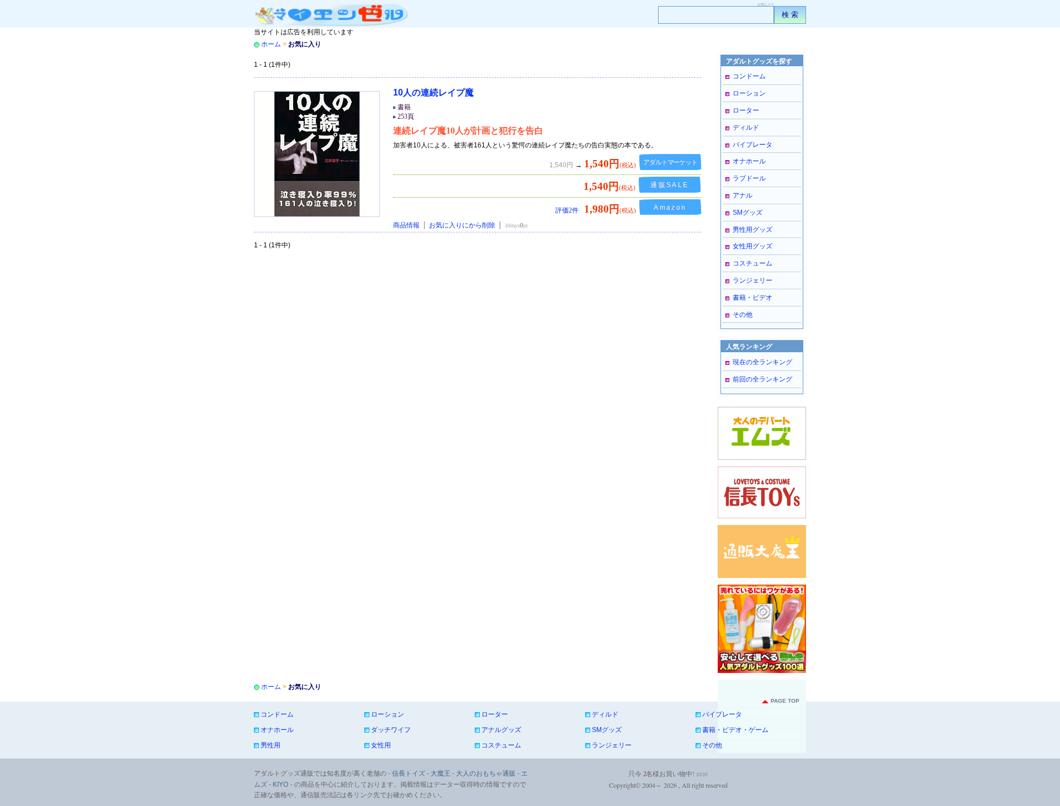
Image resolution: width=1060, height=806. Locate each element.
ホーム (271, 44)
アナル (742, 195)
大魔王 (441, 773)
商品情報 (406, 225)
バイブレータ (752, 145)
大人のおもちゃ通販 (486, 773)
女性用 (381, 745)
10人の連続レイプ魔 (433, 92)
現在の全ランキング (762, 362)
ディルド (746, 127)
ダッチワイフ (391, 730)
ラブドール (749, 178)
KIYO (280, 784)
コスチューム (752, 263)
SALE (671, 185)
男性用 (270, 745)
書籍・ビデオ (752, 297)
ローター (746, 110)
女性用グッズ (752, 246)
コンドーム (749, 76)
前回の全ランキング (762, 379)
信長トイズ (408, 773)
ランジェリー (752, 280)
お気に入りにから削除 (462, 225)
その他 (742, 315)
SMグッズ (747, 212)
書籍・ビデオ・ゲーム (735, 730)
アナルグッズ (501, 730)
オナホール (749, 161)
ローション (749, 93)
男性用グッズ (752, 230)
